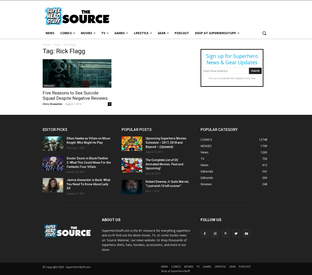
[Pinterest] (225, 233)
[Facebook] (205, 233)
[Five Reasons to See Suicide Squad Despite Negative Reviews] (77, 73)
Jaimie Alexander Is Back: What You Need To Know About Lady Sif (88, 184)
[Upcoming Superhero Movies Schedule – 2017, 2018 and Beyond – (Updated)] (132, 143)
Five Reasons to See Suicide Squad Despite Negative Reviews (75, 95)
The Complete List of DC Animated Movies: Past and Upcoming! (164, 164)
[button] (264, 33)
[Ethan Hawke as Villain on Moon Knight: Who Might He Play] (53, 143)
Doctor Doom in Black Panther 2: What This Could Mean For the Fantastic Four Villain (89, 162)
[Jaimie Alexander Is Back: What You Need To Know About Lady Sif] (53, 185)
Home (46, 44)
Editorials (49, 85)
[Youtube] (246, 233)
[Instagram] (215, 233)
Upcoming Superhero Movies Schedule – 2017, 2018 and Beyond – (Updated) (166, 142)
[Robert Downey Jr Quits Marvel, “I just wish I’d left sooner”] (132, 187)
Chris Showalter (52, 103)
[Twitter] (236, 233)
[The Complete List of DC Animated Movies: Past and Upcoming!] (132, 165)
